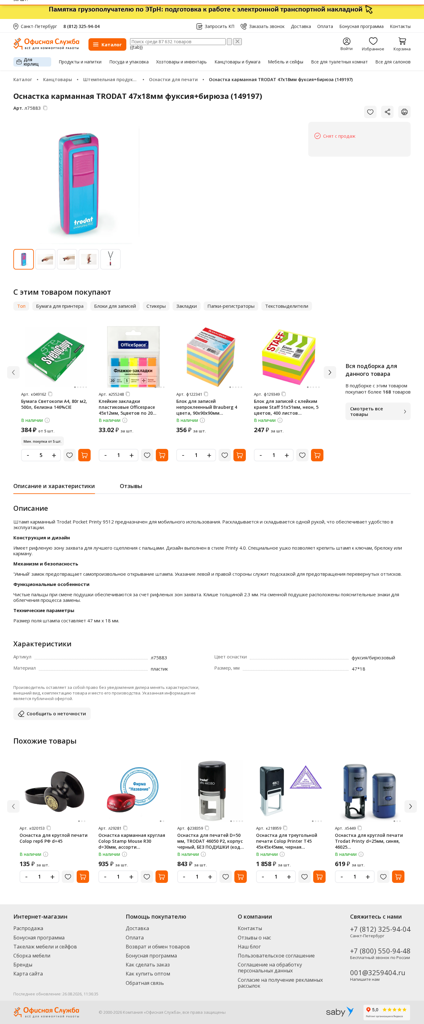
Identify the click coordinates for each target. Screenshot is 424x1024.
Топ (21, 306)
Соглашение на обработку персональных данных (270, 967)
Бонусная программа (361, 26)
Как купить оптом (148, 973)
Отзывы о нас (254, 937)
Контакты (400, 26)
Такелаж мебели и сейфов (45, 946)
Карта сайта (28, 973)
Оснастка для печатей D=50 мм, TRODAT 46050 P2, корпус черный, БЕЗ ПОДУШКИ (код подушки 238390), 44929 (210, 844)
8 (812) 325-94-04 (81, 26)
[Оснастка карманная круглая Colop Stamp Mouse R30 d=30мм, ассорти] (133, 791)
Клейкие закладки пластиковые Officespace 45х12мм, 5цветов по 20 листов (127, 410)
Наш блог (249, 946)
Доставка (301, 26)
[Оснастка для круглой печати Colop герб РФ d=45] (54, 791)
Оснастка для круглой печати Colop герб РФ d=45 (54, 838)
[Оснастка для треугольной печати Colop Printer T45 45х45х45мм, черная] (291, 791)
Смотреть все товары (366, 411)
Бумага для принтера (59, 306)
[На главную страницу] (46, 48)
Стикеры (156, 306)
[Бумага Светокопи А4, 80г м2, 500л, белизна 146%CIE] (56, 357)
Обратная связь (145, 983)
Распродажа (28, 928)
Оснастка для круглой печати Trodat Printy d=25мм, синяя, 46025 (369, 841)
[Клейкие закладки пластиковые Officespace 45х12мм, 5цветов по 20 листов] (133, 357)
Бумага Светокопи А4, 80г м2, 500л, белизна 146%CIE (54, 404)
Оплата (325, 26)
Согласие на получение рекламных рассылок (280, 982)
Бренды (22, 964)
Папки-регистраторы (231, 306)
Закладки (186, 306)
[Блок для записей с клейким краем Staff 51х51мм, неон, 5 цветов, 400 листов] (289, 357)
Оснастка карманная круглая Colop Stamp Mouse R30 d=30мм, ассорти (131, 841)
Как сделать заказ (148, 964)
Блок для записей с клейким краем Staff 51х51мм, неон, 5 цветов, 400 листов (286, 407)
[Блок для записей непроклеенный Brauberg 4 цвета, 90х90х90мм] (211, 357)
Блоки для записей (115, 306)
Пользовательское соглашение (276, 955)
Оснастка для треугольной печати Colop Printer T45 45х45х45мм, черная (286, 841)
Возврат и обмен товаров (158, 946)
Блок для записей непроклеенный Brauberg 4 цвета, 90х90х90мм (206, 407)
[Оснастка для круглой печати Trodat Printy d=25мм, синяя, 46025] (370, 791)
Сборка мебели (31, 955)
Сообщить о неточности (56, 713)
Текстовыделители (286, 306)
